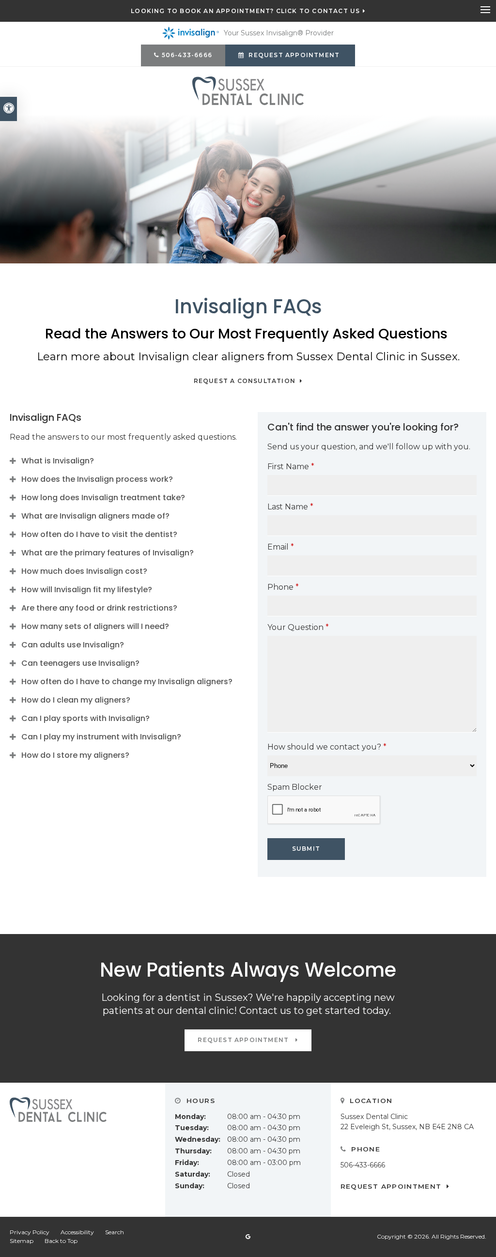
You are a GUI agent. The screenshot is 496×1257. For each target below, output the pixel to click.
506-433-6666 (187, 55)
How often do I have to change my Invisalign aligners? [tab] (126, 681)
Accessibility (77, 1232)
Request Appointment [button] (294, 55)
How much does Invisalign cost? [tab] (84, 571)
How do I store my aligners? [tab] (75, 755)
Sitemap (21, 1240)
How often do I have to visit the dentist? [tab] (99, 534)
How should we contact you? (327, 746)
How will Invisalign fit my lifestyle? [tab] (86, 589)
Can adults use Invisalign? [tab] (72, 644)
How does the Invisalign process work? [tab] (97, 479)
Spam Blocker (294, 787)
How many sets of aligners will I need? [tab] (95, 626)
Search (114, 1232)
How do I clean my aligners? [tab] (75, 699)
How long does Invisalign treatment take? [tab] (103, 497)
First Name (290, 466)
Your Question (298, 627)
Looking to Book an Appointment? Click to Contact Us (245, 11)
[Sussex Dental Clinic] (248, 90)
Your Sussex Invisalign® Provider (278, 33)
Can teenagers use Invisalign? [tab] (80, 663)
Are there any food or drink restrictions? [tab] (99, 607)
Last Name (290, 506)
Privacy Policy (29, 1232)
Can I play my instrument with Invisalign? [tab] (101, 736)
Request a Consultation (246, 381)
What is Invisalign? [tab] (57, 460)
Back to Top (61, 1240)
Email (280, 547)
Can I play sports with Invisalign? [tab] (85, 718)
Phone (283, 587)
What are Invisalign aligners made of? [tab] (95, 515)
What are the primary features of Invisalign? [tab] (107, 552)
